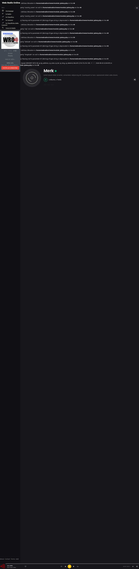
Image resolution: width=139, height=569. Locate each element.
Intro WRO (10, 565)
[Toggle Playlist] (137, 566)
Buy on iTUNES (7, 33)
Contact (7, 559)
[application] (69, 566)
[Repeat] (78, 566)
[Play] (69, 566)
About (2, 559)
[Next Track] (74, 566)
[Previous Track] (65, 566)
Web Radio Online (11, 567)
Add (17, 559)
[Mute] (133, 566)
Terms (13, 559)
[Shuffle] (61, 566)
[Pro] (56, 71)
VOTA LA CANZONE (10, 68)
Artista (10, 53)
